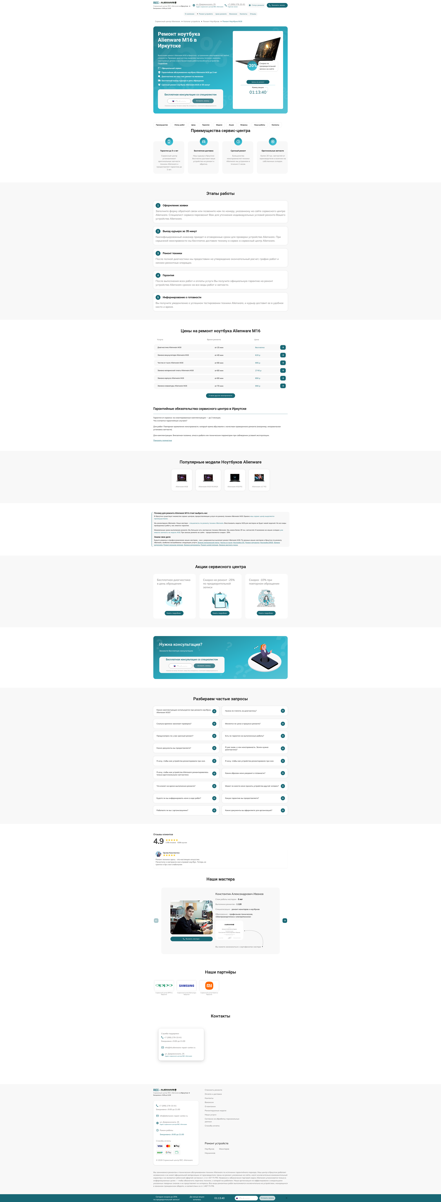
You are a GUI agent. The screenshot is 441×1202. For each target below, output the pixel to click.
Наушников (210, 1153)
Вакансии (233, 14)
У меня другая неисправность (220, 395)
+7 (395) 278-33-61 (236, 4)
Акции (231, 125)
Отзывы (253, 14)
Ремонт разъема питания (173, 545)
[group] (164, 987)
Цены (193, 125)
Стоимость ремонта (213, 1090)
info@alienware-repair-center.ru (174, 1116)
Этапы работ (179, 125)
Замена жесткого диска (228, 545)
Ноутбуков (209, 1149)
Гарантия (205, 125)
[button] (285, 920)
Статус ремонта (258, 5)
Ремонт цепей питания (209, 545)
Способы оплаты (212, 1126)
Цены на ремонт (258, 82)
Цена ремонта (221, 14)
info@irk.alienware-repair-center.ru (180, 1047)
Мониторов (224, 1149)
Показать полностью (162, 440)
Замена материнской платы (208, 542)
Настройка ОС (239, 542)
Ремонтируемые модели (215, 1110)
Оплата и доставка (213, 1094)
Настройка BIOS (266, 542)
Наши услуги (210, 1115)
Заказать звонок (278, 5)
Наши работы (259, 125)
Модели (219, 125)
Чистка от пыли (226, 542)
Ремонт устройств (206, 14)
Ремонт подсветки (252, 542)
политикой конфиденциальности (207, 106)
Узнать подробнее (174, 613)
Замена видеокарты (192, 545)
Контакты (243, 14)
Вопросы (243, 125)
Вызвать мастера (192, 939)
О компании (189, 14)
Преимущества (162, 125)
